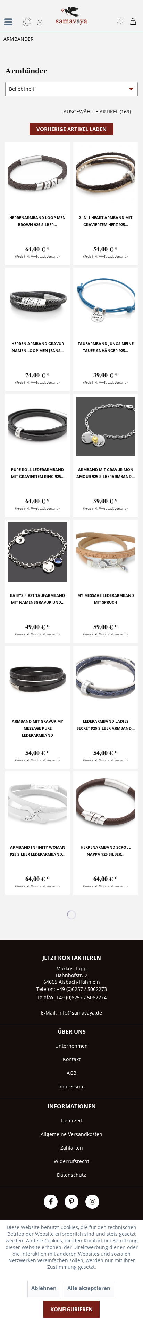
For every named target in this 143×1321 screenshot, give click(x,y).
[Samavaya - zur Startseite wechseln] (71, 19)
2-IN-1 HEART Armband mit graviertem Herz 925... (105, 221)
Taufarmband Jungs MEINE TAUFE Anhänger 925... (106, 347)
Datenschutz (71, 1174)
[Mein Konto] (40, 22)
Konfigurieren (71, 1309)
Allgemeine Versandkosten (71, 1134)
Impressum (71, 1086)
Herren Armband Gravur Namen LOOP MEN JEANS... (37, 347)
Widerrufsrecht (71, 1161)
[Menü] (10, 22)
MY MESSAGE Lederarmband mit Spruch (105, 599)
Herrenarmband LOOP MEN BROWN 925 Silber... (37, 221)
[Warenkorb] (134, 22)
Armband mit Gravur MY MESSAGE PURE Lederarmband (37, 728)
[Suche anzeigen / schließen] (25, 22)
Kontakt (72, 1059)
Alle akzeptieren (88, 1287)
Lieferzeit (71, 1120)
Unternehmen (71, 1045)
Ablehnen (44, 1287)
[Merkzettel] (119, 22)
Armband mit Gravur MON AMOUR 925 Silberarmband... (105, 473)
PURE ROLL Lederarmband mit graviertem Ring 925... (37, 473)
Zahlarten (71, 1147)
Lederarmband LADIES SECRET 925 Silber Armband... (106, 725)
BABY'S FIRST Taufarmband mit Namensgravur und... (37, 599)
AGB (71, 1073)
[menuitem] (8, 15)
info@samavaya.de (80, 1012)
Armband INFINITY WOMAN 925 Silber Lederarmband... (37, 850)
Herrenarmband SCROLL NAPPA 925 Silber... (106, 850)
